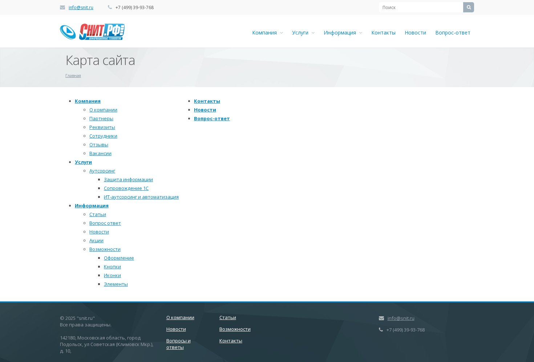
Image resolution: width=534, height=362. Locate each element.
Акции (96, 240)
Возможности (105, 249)
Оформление (119, 258)
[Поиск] (468, 7)
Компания (266, 32)
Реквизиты (102, 127)
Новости (415, 32)
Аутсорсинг (102, 170)
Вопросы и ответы (178, 343)
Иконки (112, 275)
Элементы (116, 284)
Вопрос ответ (105, 223)
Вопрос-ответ (452, 32)
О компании (103, 109)
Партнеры (101, 118)
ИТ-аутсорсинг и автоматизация (141, 197)
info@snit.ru (81, 7)
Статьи (97, 214)
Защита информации (128, 179)
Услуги (301, 32)
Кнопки (112, 266)
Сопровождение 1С (126, 188)
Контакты (383, 32)
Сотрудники (103, 136)
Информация (341, 32)
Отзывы (98, 144)
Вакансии (100, 153)
